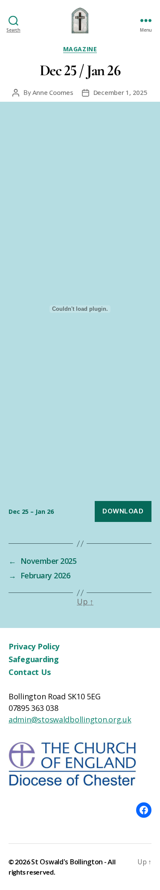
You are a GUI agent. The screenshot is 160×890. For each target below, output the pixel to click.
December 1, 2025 (120, 92)
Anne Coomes (52, 92)
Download (122, 511)
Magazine (80, 49)
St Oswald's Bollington (67, 861)
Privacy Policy (34, 646)
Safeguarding (34, 659)
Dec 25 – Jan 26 (31, 511)
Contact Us (29, 672)
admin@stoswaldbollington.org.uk (70, 719)
